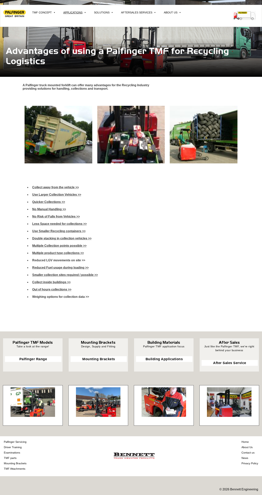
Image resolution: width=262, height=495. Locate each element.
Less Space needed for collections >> (59, 223)
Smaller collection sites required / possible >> (65, 274)
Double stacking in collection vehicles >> (61, 238)
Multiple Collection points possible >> (59, 245)
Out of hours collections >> (51, 289)
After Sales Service (229, 363)
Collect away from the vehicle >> (55, 187)
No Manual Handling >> (49, 209)
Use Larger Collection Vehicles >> (56, 194)
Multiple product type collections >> (58, 253)
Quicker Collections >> (48, 202)
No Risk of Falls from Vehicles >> (56, 216)
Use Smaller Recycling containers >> (59, 231)
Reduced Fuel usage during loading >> (60, 267)
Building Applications (164, 359)
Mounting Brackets (98, 359)
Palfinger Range (33, 359)
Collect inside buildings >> (51, 282)
